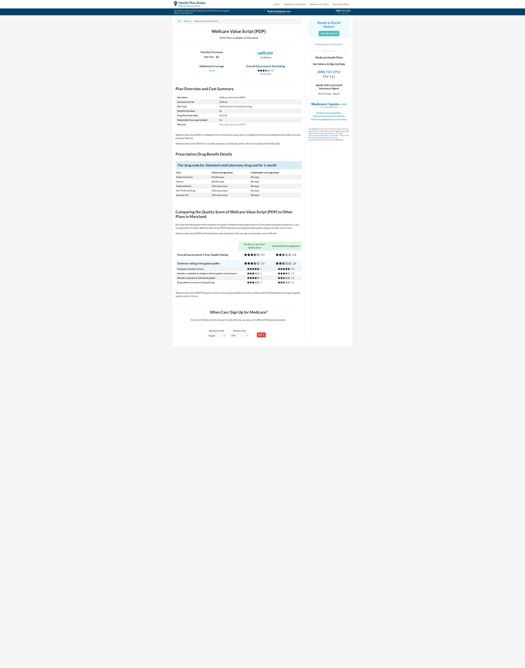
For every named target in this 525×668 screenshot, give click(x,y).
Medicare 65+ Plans (319, 4)
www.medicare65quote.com (320, 135)
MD (179, 21)
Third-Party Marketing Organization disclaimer (328, 136)
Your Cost (209, 56)
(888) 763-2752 (343, 10)
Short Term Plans (341, 4)
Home (277, 4)
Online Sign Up (329, 33)
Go (261, 335)
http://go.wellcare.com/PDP (232, 124)
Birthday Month (216, 330)
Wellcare (187, 21)
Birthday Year (239, 330)
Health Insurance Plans (295, 4)
